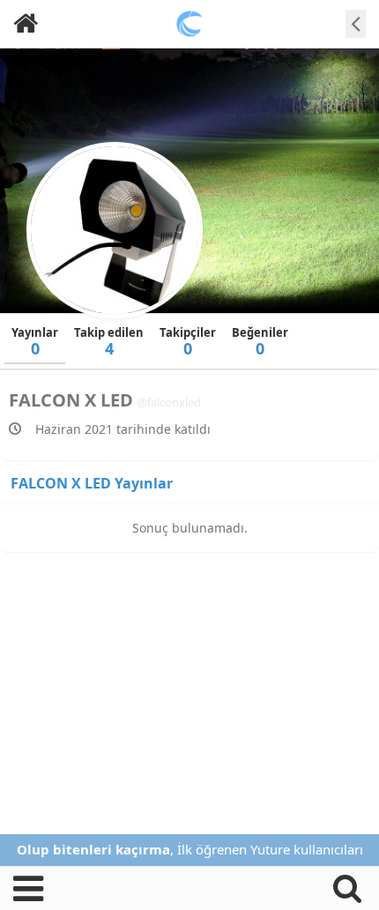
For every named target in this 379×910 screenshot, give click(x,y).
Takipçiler (188, 341)
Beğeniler (260, 341)
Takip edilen (109, 341)
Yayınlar (34, 341)
